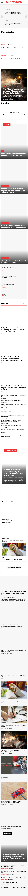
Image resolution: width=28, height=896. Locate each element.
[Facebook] (12, 118)
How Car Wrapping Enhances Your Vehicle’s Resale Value (14, 53)
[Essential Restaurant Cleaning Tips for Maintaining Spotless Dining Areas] (14, 791)
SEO (3, 270)
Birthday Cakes (4, 868)
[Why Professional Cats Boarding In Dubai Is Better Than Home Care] (14, 142)
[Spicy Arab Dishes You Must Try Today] (14, 549)
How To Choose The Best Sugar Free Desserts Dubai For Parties (12, 18)
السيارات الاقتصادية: (6, 538)
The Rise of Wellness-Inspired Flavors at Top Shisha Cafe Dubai (14, 91)
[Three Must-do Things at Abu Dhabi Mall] (22, 277)
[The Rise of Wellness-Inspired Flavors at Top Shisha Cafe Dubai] (14, 85)
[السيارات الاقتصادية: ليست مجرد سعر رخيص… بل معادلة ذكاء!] (14, 247)
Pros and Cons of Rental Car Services (11, 425)
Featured (4, 287)
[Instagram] (14, 118)
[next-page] (26, 16)
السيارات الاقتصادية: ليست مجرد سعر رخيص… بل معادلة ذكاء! (13, 24)
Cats (3, 150)
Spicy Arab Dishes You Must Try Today (9, 38)
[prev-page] (2, 16)
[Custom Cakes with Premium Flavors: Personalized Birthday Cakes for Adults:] (14, 177)
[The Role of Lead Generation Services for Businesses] (22, 269)
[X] (16, 118)
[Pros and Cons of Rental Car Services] (14, 816)
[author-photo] (2, 334)
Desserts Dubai (5, 222)
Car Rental (3, 44)
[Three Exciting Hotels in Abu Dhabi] (22, 285)
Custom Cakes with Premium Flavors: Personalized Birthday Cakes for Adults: (13, 13)
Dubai (2, 39)
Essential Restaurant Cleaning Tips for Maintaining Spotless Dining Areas (11, 421)
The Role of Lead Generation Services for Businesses (8, 268)
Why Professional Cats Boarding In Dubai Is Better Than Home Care (14, 7)
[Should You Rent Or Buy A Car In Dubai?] (22, 294)
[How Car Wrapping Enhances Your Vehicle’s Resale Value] (14, 765)
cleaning (3, 61)
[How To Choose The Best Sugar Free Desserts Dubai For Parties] (14, 212)
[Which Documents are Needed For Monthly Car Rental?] (14, 714)
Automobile (3, 55)
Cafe (2, 50)
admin (4, 334)
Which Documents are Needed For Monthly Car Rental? (13, 42)
